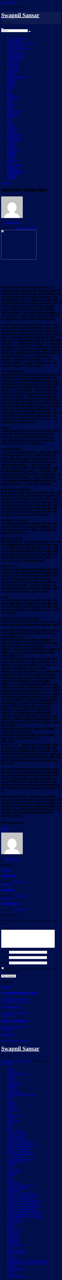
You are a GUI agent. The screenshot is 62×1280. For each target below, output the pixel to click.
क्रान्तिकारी (12, 72)
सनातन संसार (12, 160)
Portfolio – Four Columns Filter (21, 1193)
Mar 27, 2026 (7, 1026)
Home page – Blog (15, 1136)
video (9, 121)
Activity (10, 1079)
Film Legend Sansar (16, 54)
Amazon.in (12, 1089)
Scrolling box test (15, 1245)
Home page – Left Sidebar (19, 1151)
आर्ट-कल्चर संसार (14, 111)
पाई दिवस (5, 828)
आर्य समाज (11, 145)
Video (9, 1273)
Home (10, 1068)
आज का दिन (12, 80)
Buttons (10, 1097)
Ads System (12, 1081)
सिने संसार (11, 132)
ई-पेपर (9, 119)
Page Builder (13, 1190)
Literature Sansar (14, 59)
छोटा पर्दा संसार (13, 113)
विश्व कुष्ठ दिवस (8, 890)
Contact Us (12, 1107)
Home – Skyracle (15, 1131)
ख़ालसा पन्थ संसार (14, 165)
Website (4, 963)
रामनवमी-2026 (7, 1035)
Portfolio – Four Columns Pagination (24, 1196)
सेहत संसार (11, 155)
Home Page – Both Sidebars (20, 1144)
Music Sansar (13, 64)
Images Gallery (14, 1170)
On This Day (13, 67)
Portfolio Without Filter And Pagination (25, 1216)
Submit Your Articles (16, 1253)
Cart (9, 1099)
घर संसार (11, 158)
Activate (11, 1076)
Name (4, 952)
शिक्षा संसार (11, 116)
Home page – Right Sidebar (19, 1159)
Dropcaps (11, 1118)
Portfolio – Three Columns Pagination (24, 1206)
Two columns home (16, 1268)
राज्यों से (10, 95)
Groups (10, 1123)
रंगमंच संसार (12, 147)
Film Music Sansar (15, 46)
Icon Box (11, 1164)
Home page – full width (18, 1149)
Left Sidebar (12, 1172)
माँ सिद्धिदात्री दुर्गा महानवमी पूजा (14, 1021)
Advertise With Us (15, 1084)
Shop (9, 1248)
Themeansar (6, 1063)
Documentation (14, 1115)
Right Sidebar (13, 1232)
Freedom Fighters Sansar (18, 48)
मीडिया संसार (12, 129)
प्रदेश (9, 93)
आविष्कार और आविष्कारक (17, 77)
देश (8, 90)
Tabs (9, 1255)
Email (4, 957)
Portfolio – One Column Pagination (23, 1201)
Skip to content (8, 2)
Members (11, 1180)
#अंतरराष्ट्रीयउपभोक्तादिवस (25, 228)
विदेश (9, 103)
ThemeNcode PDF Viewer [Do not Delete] (26, 1261)
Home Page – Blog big (17, 1138)
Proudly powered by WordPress (16, 1061)
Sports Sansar (13, 69)
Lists (9, 1177)
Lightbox (11, 1175)
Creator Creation (14, 41)
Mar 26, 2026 (7, 1040)
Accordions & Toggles (17, 1074)
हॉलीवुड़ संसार (13, 137)
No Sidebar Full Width (17, 1188)
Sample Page (13, 1235)
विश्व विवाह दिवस (8, 876)
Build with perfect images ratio (21, 1094)
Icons (9, 1167)
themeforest (12, 1258)
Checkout (11, 1102)
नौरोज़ (4, 831)
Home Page (18, 1157)
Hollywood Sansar (15, 56)
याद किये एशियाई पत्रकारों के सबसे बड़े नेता (19, 993)
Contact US (12, 1110)
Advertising (12, 1086)
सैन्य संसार (11, 126)
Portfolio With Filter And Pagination (23, 1214)
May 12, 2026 (7, 999)
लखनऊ (10, 74)
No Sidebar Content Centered (20, 1185)
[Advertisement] (31, 272)
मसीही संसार (12, 168)
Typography (12, 1271)
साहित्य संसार (12, 150)
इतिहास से (11, 152)
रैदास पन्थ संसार (14, 173)
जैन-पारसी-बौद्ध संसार (16, 171)
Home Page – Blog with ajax (20, 1141)
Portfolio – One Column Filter (20, 1198)
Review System (14, 1229)
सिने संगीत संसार (14, 139)
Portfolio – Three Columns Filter (22, 1203)
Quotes (10, 1224)
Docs (9, 1112)
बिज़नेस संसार (12, 98)
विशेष (9, 108)
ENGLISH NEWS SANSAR (20, 43)
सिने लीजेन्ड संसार (14, 134)
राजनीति (10, 100)
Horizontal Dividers (16, 1162)
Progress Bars (13, 1219)
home (9, 1128)
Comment (6, 928)
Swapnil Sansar (20, 15)
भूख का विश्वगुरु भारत (16, 1276)
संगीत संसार (12, 142)
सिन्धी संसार (12, 176)
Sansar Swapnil (22, 999)
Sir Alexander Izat (10, 1007)
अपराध (10, 85)
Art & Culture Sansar (16, 38)
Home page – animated (17, 1133)
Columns (11, 1105)
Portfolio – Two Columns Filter (21, 1209)
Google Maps (13, 1120)
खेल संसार (11, 87)
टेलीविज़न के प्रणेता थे (10, 904)
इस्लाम (9, 163)
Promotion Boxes (15, 1222)
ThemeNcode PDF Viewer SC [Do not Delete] (28, 1263)
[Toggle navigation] (2, 28)
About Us (11, 1071)
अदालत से (11, 82)
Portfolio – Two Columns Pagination (23, 1211)
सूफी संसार (11, 178)
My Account (12, 1183)
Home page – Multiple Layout (20, 1154)
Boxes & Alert (13, 1092)
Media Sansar (13, 61)
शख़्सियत (10, 106)
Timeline (11, 1266)
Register (10, 1227)
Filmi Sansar (12, 51)
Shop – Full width (15, 1250)
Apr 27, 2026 (7, 1013)
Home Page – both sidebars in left (22, 1146)
